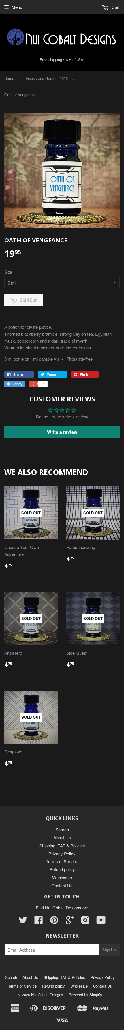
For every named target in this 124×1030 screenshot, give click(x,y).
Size (8, 272)
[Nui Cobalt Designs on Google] (69, 922)
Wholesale (62, 877)
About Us (62, 837)
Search (62, 829)
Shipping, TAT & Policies (62, 845)
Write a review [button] (62, 432)
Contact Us (62, 885)
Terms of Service (62, 861)
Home (9, 78)
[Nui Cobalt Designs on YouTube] (101, 922)
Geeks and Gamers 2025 (47, 78)
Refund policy (62, 869)
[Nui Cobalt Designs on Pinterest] (54, 922)
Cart (115, 7)
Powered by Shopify (85, 994)
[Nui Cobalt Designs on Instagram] (85, 922)
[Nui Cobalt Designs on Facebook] (38, 922)
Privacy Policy (62, 854)
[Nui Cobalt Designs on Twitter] (23, 922)
